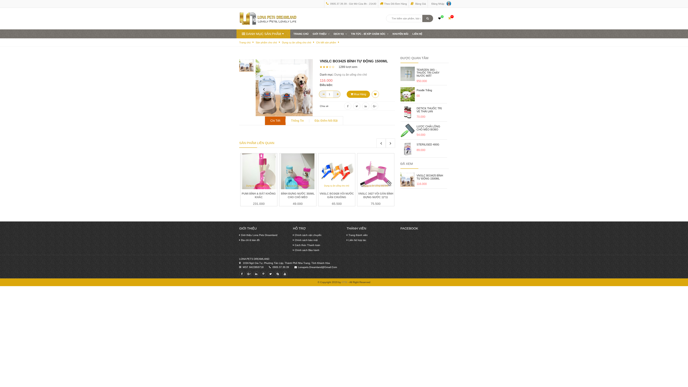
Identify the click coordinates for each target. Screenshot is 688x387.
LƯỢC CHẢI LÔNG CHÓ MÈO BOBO (428, 128)
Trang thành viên (358, 235)
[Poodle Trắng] (407, 94)
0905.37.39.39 (281, 267)
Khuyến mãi (400, 33)
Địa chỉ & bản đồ (250, 240)
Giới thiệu (320, 33)
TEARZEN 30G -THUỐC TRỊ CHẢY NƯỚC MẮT (428, 72)
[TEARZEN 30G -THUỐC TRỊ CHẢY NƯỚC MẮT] (407, 73)
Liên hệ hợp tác (357, 240)
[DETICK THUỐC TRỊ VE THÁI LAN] (407, 112)
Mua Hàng (359, 94)
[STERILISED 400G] (407, 148)
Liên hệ (417, 33)
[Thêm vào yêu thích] (375, 94)
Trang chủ (301, 33)
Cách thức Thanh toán (307, 245)
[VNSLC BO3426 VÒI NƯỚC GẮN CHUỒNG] (336, 171)
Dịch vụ (339, 33)
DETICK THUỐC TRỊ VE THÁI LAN (429, 110)
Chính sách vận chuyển (308, 235)
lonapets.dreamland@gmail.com (317, 267)
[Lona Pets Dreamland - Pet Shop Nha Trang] (270, 18)
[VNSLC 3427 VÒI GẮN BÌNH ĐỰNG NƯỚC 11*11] (375, 171)
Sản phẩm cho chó (266, 42)
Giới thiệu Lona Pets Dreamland (259, 235)
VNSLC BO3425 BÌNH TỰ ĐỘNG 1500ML (430, 177)
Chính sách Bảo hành (307, 250)
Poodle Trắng (424, 90)
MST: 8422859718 (253, 267)
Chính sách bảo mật (306, 240)
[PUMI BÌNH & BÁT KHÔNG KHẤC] (259, 175)
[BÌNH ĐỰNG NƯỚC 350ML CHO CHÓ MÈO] (297, 175)
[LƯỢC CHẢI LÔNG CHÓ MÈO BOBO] (407, 130)
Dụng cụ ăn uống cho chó (296, 42)
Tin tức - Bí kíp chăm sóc (369, 33)
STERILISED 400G (428, 144)
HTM (344, 282)
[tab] (275, 120)
